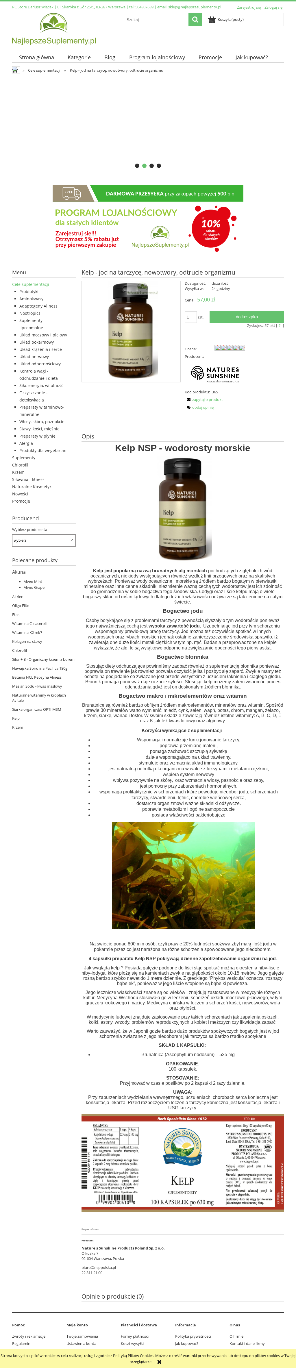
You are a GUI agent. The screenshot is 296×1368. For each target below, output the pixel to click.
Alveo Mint (33, 581)
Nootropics (29, 313)
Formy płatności (135, 1336)
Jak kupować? (186, 1343)
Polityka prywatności (193, 1336)
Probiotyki (28, 291)
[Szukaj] (195, 19)
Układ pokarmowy (36, 342)
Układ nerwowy (34, 356)
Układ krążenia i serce (40, 349)
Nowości (20, 494)
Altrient (18, 596)
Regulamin (21, 1343)
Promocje (21, 501)
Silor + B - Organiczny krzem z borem (43, 659)
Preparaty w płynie (37, 436)
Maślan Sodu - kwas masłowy (37, 686)
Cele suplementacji (30, 284)
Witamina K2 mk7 (27, 632)
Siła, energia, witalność (41, 385)
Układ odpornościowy (40, 363)
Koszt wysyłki (132, 1343)
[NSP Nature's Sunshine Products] (215, 373)
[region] (148, 123)
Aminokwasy (31, 298)
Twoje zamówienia (82, 1336)
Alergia (26, 443)
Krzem (18, 472)
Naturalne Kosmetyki (32, 486)
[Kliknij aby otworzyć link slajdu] (148, 123)
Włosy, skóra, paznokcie (41, 421)
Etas (15, 614)
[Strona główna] (54, 28)
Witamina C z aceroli (29, 623)
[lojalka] (148, 219)
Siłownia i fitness (28, 479)
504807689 (144, 7)
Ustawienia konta (81, 1343)
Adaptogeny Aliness (38, 306)
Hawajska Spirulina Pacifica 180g (39, 668)
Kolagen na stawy (27, 641)
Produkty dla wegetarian (42, 450)
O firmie (236, 1336)
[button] (204, 399)
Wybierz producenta (29, 529)
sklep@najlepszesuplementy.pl (194, 7)
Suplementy (23, 457)
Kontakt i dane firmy (247, 1343)
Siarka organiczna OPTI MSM (36, 709)
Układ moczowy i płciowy (43, 335)
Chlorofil (20, 465)
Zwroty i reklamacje (28, 1336)
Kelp (16, 718)
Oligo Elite (20, 605)
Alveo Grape (34, 587)
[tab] (137, 166)
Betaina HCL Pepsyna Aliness (37, 677)
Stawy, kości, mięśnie (39, 429)
